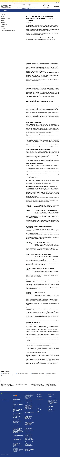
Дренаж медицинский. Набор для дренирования (18, 441)
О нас (6, 1)
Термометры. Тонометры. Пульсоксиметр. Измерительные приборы (29, 442)
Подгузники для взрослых (29, 412)
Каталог (2, 1)
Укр (58, 2)
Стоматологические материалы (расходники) (29, 420)
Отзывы (21, 1)
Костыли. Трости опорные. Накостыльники (29, 450)
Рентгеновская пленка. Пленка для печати (29, 435)
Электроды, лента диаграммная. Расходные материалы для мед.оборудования (29, 431)
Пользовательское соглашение (8, 30)
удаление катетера (53, 287)
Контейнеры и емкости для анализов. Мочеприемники (18, 437)
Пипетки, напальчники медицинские (28, 410)
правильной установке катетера (43, 212)
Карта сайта (4, 24)
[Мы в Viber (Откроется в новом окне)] (36, 2)
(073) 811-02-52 (46, 7)
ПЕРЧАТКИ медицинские (17, 413)
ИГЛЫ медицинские (16, 399)
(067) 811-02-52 (46, 3)
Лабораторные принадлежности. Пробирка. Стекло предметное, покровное (18, 450)
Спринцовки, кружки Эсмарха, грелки (16, 420)
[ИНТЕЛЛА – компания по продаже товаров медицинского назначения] (5, 394)
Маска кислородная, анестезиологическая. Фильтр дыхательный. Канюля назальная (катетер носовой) (29, 402)
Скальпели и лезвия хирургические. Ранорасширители (28, 417)
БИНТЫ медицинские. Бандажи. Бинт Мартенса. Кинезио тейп (17, 406)
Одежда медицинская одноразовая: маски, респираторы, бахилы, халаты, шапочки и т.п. (29, 407)
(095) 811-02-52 (46, 5)
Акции (15, 395)
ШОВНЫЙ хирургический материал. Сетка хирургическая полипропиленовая (17, 426)
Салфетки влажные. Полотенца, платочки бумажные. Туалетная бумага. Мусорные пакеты (29, 438)
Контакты (29, 1)
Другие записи (5, 371)
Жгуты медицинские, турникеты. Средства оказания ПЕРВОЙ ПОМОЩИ (17, 416)
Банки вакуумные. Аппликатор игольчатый (29, 445)
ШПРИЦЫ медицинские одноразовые (17, 397)
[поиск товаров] (37, 5)
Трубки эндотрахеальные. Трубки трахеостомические (29, 426)
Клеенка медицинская (17, 439)
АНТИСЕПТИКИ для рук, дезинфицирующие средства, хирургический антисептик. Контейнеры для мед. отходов (18, 430)
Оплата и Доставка (11, 1)
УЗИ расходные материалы (18, 435)
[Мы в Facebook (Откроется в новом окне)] (33, 2)
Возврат (17, 1)
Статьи (25, 1)
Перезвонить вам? (40, 399)
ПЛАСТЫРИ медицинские (17, 409)
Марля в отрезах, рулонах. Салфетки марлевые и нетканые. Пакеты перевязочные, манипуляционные (29, 396)
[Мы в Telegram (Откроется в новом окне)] (35, 2)
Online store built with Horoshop (5, 454)
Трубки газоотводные (28, 428)
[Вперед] (59, 380)
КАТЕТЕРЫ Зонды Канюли (18, 404)
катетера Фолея (37, 25)
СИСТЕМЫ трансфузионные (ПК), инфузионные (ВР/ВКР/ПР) (18, 401)
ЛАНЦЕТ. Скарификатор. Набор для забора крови (17, 446)
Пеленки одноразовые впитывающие (17, 422)
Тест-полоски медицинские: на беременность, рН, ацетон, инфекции (29, 423)
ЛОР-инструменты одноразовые (16, 444)
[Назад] (0, 380)
